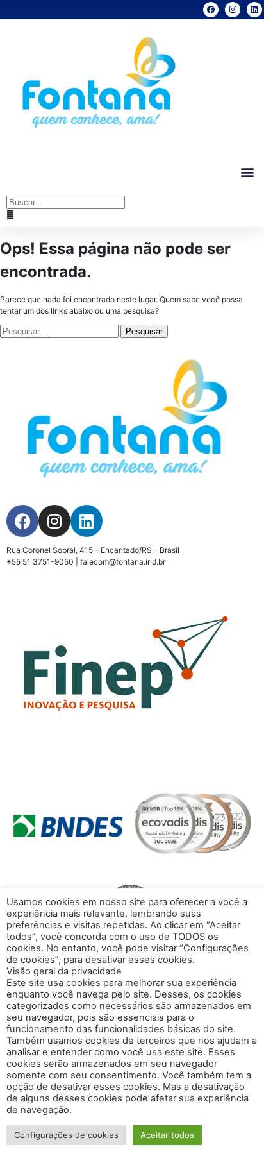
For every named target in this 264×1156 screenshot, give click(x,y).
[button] (247, 172)
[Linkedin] (254, 9)
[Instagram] (232, 9)
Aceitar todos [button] (167, 1135)
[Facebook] (211, 9)
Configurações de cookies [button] (66, 1135)
